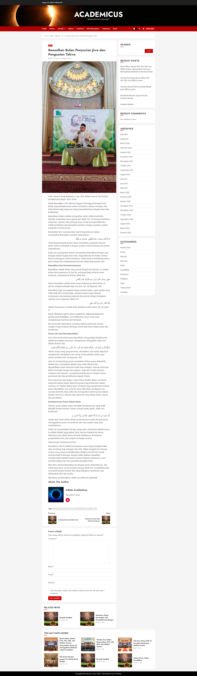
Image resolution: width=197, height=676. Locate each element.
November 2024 (126, 210)
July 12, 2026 (64, 664)
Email (51, 574)
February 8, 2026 (66, 58)
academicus (98, 14)
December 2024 (126, 206)
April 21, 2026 (138, 663)
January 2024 (125, 232)
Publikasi (106, 29)
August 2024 (125, 224)
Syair (115, 29)
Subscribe (150, 29)
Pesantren (124, 274)
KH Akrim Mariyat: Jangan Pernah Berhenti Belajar (69, 659)
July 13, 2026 (101, 649)
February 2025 (126, 197)
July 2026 (124, 134)
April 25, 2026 (64, 620)
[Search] (139, 29)
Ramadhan (82, 509)
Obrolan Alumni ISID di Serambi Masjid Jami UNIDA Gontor (142, 643)
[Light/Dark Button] (135, 29)
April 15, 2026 (100, 622)
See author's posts (73, 495)
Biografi (123, 256)
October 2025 (125, 165)
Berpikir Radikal (66, 617)
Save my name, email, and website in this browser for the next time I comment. (77, 591)
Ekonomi (123, 261)
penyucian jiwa (73, 509)
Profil (52, 29)
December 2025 (126, 157)
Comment (52, 539)
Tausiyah (80, 29)
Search (125, 44)
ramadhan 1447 (91, 509)
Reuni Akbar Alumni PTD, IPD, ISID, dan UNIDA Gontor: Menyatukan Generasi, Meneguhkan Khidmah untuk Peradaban (136, 69)
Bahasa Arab (125, 247)
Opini (50, 45)
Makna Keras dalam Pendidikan (141, 659)
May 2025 (124, 188)
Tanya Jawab (125, 288)
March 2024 (125, 228)
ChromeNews (106, 674)
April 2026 (124, 139)
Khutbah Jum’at (93, 29)
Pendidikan (124, 270)
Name (51, 566)
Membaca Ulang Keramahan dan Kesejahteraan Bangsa (104, 617)
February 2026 (126, 148)
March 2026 (125, 143)
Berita (70, 29)
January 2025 (125, 201)
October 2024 (125, 215)
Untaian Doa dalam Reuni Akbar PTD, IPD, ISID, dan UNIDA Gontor (135, 79)
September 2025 (126, 170)
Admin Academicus (55, 58)
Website (51, 583)
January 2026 (125, 152)
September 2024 (126, 219)
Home (44, 29)
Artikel (61, 29)
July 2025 (124, 179)
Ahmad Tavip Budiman (60, 509)
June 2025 (124, 183)
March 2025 (125, 192)
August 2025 (125, 174)
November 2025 (126, 161)
